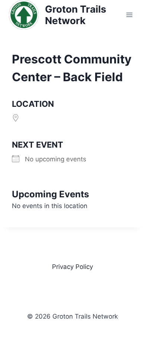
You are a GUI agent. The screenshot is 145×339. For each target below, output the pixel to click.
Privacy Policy (72, 266)
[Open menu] (129, 14)
